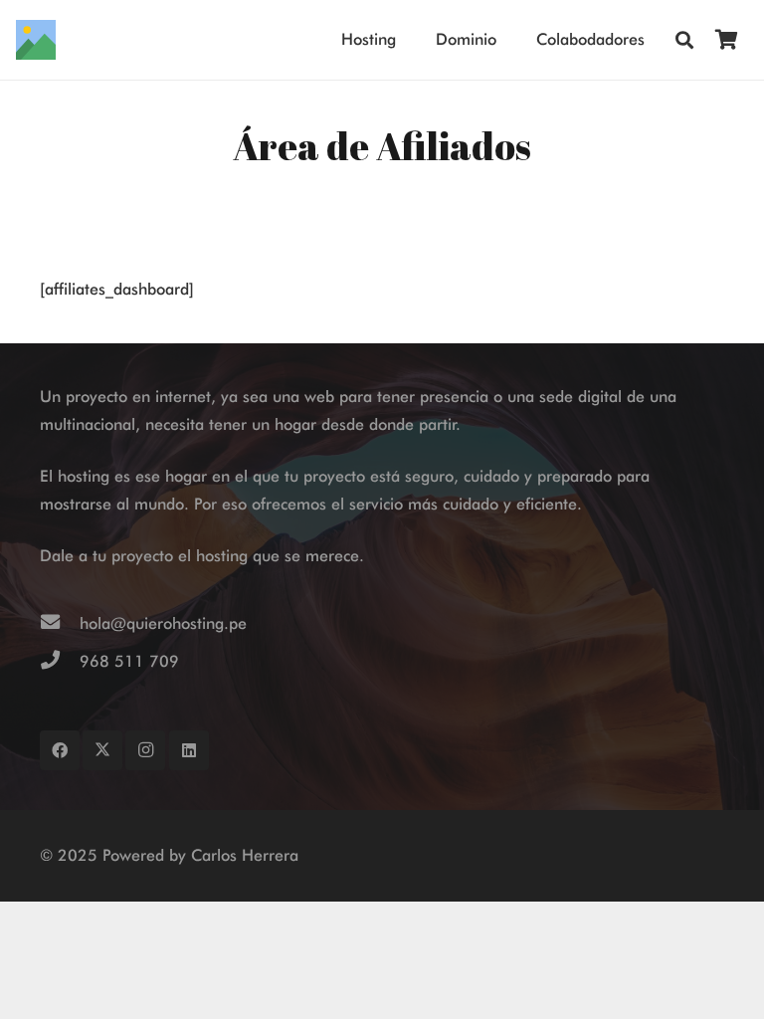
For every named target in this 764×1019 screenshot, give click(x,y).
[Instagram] (145, 750)
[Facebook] (60, 750)
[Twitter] (102, 750)
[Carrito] (726, 40)
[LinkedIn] (189, 750)
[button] (684, 40)
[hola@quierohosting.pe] (60, 624)
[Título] (36, 40)
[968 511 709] (60, 662)
